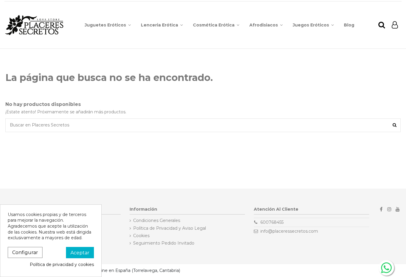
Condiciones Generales (156, 220)
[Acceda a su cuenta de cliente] (394, 25)
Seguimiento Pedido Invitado (163, 243)
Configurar (25, 252)
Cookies (141, 235)
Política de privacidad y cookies (62, 264)
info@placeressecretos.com (289, 231)
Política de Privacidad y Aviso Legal (169, 228)
